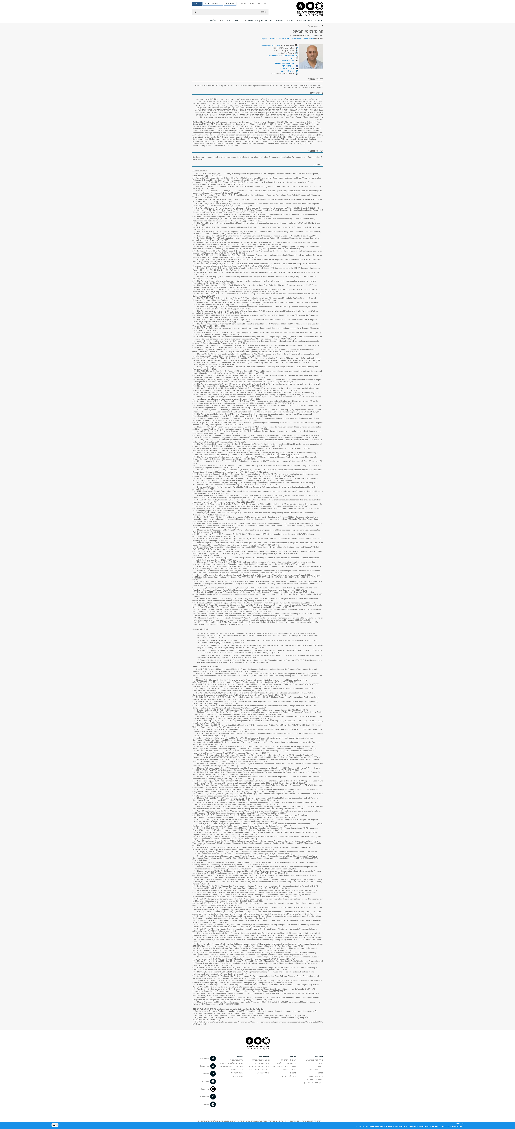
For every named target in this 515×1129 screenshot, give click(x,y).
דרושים (320, 1066)
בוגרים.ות (238, 20)
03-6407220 (283, 50)
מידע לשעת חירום (316, 1076)
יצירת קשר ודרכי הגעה (314, 1060)
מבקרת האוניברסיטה (315, 1079)
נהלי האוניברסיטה (316, 1070)
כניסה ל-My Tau (263, 1073)
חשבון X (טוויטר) (287, 68)
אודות (319, 20)
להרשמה (197, 3)
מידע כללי (319, 1057)
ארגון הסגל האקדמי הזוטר (259, 1070)
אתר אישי (290, 58)
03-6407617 (286, 53)
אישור (55, 1125)
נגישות (240, 1057)
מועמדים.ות (266, 20)
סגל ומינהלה (264, 1057)
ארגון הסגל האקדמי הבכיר (259, 1066)
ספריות (252, 4)
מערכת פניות (230, 3)
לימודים (293, 1057)
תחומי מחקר (309, 39)
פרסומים (273, 39)
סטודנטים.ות (252, 20)
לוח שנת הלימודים (289, 1070)
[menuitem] (265, 3)
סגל (259, 4)
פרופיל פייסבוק (288, 66)
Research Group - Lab (284, 63)
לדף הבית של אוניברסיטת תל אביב (322, 26)
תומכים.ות (226, 20)
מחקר (291, 20)
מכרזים (320, 1073)
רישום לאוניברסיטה (288, 1060)
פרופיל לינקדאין (287, 71)
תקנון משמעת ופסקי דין (313, 1082)
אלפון (265, 4)
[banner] (257, 11)
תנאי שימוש (238, 1076)
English (243, 4)
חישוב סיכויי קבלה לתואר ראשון (283, 1066)
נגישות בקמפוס (236, 1060)
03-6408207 (283, 48)
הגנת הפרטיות (237, 1073)
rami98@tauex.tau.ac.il (270, 45)
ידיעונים (293, 1073)
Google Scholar (287, 61)
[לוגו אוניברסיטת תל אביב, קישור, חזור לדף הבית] (309, 9)
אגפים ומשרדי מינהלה (261, 1060)
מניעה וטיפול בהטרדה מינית (231, 1063)
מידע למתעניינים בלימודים (285, 1063)
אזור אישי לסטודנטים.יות (213, 3)
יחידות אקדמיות (305, 20)
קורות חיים (296, 39)
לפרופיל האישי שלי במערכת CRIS (280, 56)
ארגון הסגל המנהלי (262, 1063)
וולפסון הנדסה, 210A (282, 73)
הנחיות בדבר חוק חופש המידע (230, 1066)
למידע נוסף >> (362, 1126)
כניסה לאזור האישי (289, 1076)
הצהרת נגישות (237, 1070)
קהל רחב (213, 20)
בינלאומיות (279, 20)
